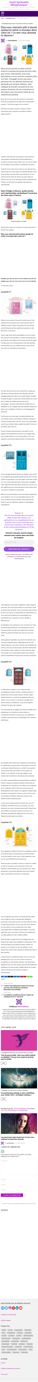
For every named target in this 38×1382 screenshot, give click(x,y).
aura (4, 1333)
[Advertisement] (19, 1232)
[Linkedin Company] (17, 1308)
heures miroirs (6, 1338)
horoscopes (17, 1338)
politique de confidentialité (15, 556)
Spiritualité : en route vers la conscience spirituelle (15, 1090)
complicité (28, 1333)
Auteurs (3, 1362)
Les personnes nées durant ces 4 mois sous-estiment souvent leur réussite (18, 1138)
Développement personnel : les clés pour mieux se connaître (17, 1052)
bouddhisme (11, 1333)
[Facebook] (4, 976)
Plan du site (4, 1374)
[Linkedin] (17, 976)
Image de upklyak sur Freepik (18, 221)
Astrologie (28, 1330)
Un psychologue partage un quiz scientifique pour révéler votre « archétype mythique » (17, 1094)
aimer (4, 1330)
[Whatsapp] (30, 976)
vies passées (23, 1349)
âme (31, 1349)
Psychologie (6, 1344)
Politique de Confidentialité (8, 1314)
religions (22, 1344)
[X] (10, 976)
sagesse (30, 1344)
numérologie (6, 1341)
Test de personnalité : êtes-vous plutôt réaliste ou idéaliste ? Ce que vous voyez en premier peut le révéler (18, 1057)
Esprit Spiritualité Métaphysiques (19, 3)
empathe (12, 1335)
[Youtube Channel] (20, 1308)
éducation (24, 1352)
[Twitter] (6, 1308)
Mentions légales (6, 1320)
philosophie (16, 1341)
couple (4, 1335)
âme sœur (16, 1352)
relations (14, 1344)
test (3, 979)
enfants (19, 1335)
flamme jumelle (29, 1335)
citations (20, 1333)
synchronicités (28, 1346)
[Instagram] (10, 1308)
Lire (3, 1063)
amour (10, 1330)
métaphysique (26, 1338)
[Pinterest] (23, 976)
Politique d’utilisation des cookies (10, 1368)
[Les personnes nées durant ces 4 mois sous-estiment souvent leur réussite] (19, 1123)
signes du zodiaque (8, 1346)
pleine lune (24, 1341)
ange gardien (19, 1330)
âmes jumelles (6, 1352)
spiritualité (19, 1346)
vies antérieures (12, 1349)
